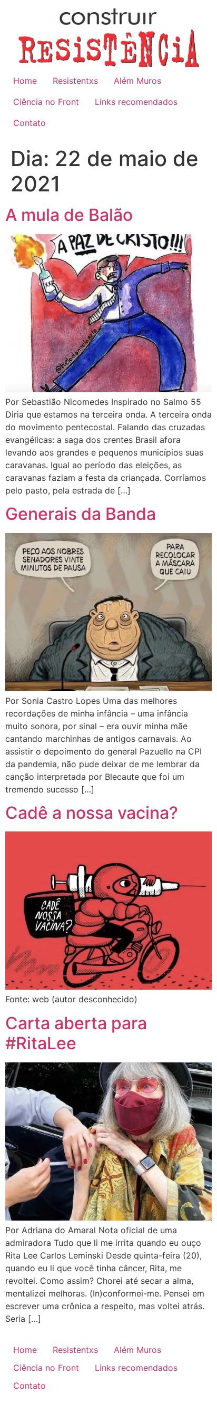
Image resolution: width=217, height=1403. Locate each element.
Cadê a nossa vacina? (91, 812)
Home (25, 80)
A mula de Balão (69, 215)
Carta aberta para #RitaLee (76, 1033)
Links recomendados (136, 101)
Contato (29, 123)
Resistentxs (75, 80)
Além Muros (137, 80)
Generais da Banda (80, 514)
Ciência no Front (46, 101)
